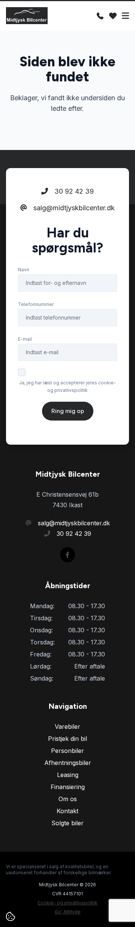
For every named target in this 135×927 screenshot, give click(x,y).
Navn (23, 269)
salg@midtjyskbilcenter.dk (73, 208)
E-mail (25, 339)
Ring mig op (67, 411)
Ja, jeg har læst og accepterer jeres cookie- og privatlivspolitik (67, 386)
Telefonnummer (36, 304)
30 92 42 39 (73, 191)
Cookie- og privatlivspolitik (68, 903)
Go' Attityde (68, 912)
